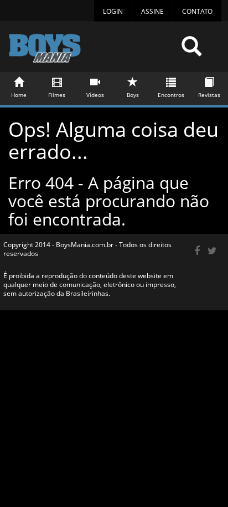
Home (19, 95)
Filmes (56, 95)
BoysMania (90, 51)
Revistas (209, 95)
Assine (152, 11)
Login (113, 11)
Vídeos (95, 95)
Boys (133, 95)
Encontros (171, 95)
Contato (197, 11)
